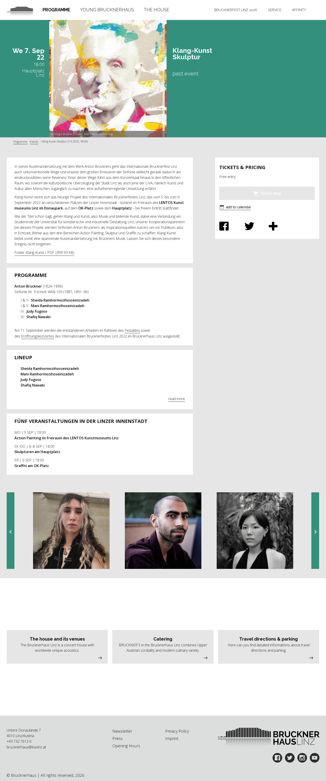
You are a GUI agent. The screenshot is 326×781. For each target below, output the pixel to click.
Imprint (171, 738)
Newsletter (122, 731)
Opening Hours (126, 745)
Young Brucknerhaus (107, 9)
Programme (56, 9)
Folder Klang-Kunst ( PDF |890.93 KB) (44, 252)
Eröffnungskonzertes (37, 336)
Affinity (299, 10)
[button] (235, 207)
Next (314, 532)
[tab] (56, 10)
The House (156, 9)
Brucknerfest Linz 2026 (235, 10)
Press (117, 738)
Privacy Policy (177, 731)
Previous (11, 532)
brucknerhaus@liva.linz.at (26, 747)
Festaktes (132, 330)
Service (274, 10)
